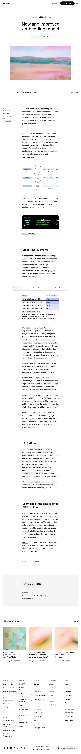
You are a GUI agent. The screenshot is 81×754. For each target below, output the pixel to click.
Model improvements (7, 109)
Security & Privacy (9, 730)
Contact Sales (38, 703)
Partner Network (39, 699)
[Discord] (25, 748)
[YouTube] (7, 748)
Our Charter (53, 688)
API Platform (28, 584)
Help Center (53, 705)
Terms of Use (69, 712)
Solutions (37, 688)
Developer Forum (40, 728)
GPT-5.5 (6, 707)
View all (75, 621)
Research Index (8, 684)
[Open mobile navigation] (77, 3)
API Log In (23, 723)
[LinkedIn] (11, 748)
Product (48, 17)
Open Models (38, 716)
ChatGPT (22, 684)
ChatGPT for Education (25, 700)
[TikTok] (21, 748)
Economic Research (9, 691)
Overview (22, 719)
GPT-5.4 (6, 711)
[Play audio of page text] (17, 92)
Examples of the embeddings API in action (7, 119)
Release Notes (23, 709)
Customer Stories (39, 695)
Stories (67, 684)
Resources (37, 691)
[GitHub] (14, 748)
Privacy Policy (69, 716)
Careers (51, 691)
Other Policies (69, 720)
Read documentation (42, 37)
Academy (68, 688)
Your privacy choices (39, 749)
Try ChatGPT (68, 4)
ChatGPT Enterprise (25, 695)
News (51, 695)
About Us (52, 684)
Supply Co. (68, 691)
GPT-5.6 (6, 703)
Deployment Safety (9, 725)
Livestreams (68, 695)
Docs (21, 726)
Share (76, 92)
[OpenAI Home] (6, 3)
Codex (21, 705)
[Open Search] (47, 3)
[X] (4, 748)
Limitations (6, 113)
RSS (66, 703)
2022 (39, 584)
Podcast (67, 699)
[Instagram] (18, 748)
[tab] (17, 288)
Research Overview (9, 688)
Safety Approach (8, 720)
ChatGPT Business (25, 689)
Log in (53, 3)
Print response (28, 234)
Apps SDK (38, 713)
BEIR (29, 314)
